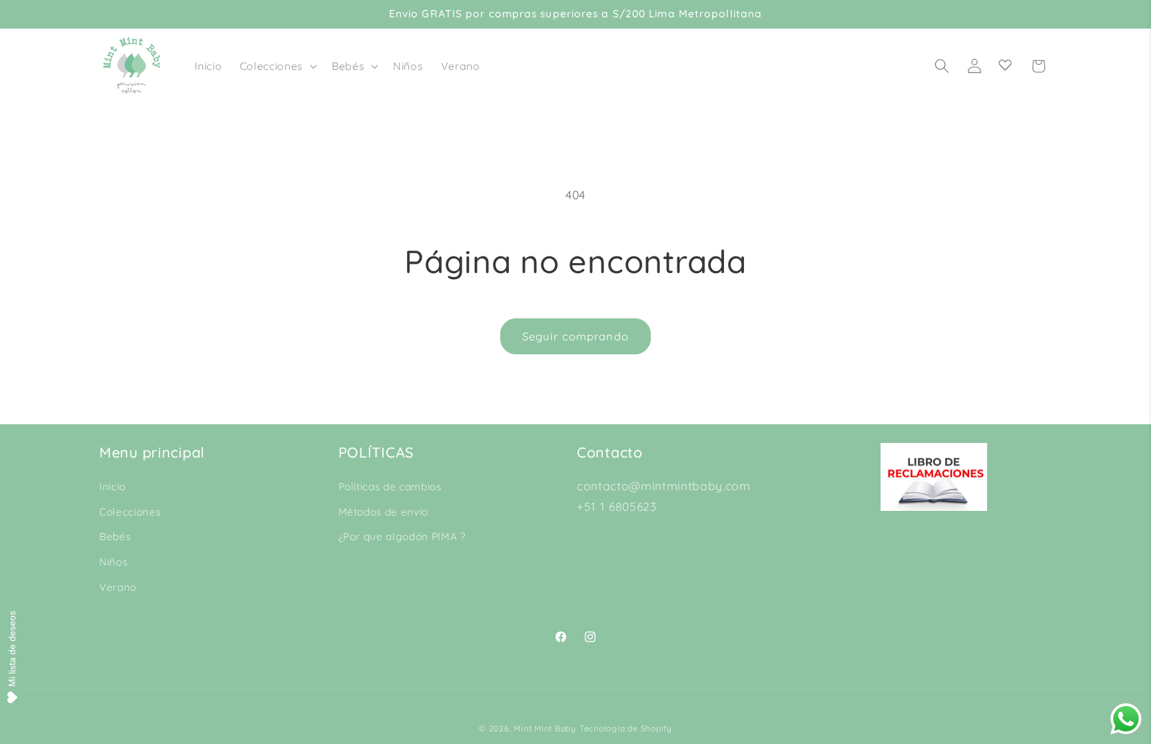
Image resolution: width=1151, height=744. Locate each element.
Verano (118, 587)
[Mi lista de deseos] (1005, 64)
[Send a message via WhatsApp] (1126, 719)
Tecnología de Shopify (625, 728)
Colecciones (130, 512)
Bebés (115, 536)
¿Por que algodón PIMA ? (402, 536)
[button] (277, 66)
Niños (113, 562)
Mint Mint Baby (545, 728)
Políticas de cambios (390, 486)
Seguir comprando (575, 336)
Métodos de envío (383, 512)
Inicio (112, 486)
